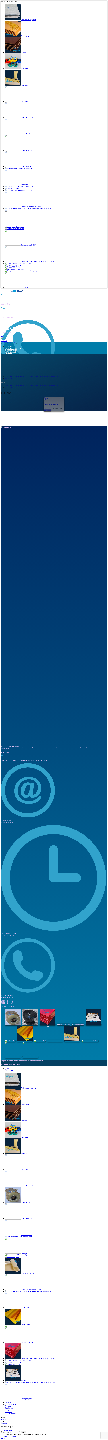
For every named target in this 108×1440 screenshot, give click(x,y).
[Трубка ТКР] (10, 1041)
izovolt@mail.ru (6, 332)
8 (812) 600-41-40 (13, 328)
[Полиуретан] (25, 1041)
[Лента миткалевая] (30, 1057)
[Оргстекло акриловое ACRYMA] (13, 1057)
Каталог (9, 378)
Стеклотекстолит (51, 404)
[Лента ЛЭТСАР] (63, 1024)
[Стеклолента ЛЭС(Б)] (90, 1041)
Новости (12, 1414)
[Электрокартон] (78, 1024)
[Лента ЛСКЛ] (13, 1024)
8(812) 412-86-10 (7, 1003)
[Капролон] (72, 1041)
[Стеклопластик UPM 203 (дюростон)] (47, 1024)
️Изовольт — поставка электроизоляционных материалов (32, 376)
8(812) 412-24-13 (7, 1001)
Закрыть (4, 1419)
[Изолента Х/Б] (40, 1041)
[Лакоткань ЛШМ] (55, 1041)
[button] (54, 382)
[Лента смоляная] (30, 1024)
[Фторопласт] (93, 1024)
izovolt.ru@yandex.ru (8, 822)
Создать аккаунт (7, 1430)
